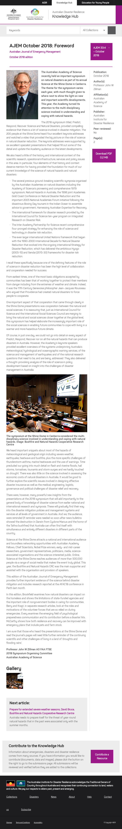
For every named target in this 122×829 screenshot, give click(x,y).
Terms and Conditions (23, 823)
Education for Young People (95, 2)
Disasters (34, 797)
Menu (119, 14)
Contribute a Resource (102, 756)
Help (89, 797)
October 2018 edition (21, 57)
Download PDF (104, 155)
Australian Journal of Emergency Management (35, 51)
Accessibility (38, 823)
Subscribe (26, 809)
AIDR (44, 2)
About (72, 797)
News (53, 797)
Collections (11, 797)
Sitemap (9, 823)
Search (112, 30)
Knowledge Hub (64, 2)
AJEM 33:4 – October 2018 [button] (99, 51)
